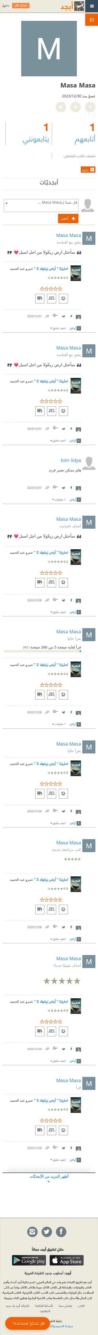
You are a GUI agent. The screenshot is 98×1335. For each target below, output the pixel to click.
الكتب (81, 1305)
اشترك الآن (21, 5)
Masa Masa (68, 235)
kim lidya (71, 460)
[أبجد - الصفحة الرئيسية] (66, 6)
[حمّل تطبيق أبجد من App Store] (66, 1260)
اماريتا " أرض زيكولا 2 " (51, 268)
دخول (5, 5)
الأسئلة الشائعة (44, 1305)
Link (46, 315)
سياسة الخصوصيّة (62, 1325)
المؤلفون (45, 1310)
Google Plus (55, 315)
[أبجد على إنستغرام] (32, 1232)
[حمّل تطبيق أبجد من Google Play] (29, 1260)
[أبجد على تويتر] (46, 1232)
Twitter (63, 315)
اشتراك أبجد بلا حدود (17, 1305)
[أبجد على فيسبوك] (60, 1232)
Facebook (71, 315)
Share (78, 316)
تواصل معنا (65, 1305)
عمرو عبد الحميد (21, 268)
